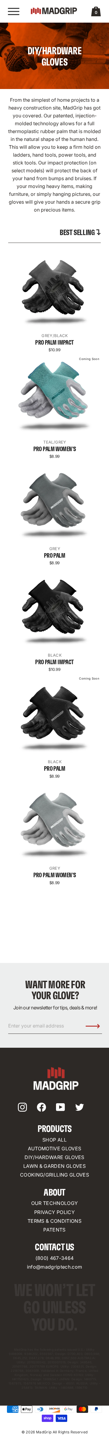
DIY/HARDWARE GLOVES (54, 1157)
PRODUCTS (55, 1129)
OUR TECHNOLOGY (54, 1203)
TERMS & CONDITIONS (54, 1221)
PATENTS (54, 1230)
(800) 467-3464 (54, 1258)
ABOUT (54, 1192)
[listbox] (80, 232)
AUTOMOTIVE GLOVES (54, 1148)
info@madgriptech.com (54, 1267)
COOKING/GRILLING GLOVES (54, 1175)
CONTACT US (54, 1247)
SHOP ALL (54, 1140)
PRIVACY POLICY (54, 1212)
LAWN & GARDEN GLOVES (54, 1166)
